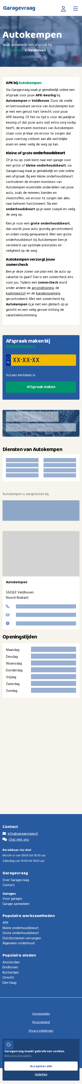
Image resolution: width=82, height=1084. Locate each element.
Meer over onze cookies (17, 1056)
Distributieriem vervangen (22, 938)
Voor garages (12, 899)
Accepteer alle (41, 1066)
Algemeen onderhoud (19, 943)
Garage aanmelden (16, 904)
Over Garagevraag (16, 880)
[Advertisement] (41, 749)
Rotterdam (11, 972)
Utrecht (8, 977)
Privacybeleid (41, 1022)
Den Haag (9, 983)
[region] (41, 553)
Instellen (41, 1074)
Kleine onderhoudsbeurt (21, 928)
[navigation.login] (64, 8)
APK (5, 923)
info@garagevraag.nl (23, 834)
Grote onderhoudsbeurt (21, 933)
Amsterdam (11, 962)
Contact (9, 885)
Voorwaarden (41, 1014)
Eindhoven (10, 967)
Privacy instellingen (41, 1031)
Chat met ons (19, 839)
